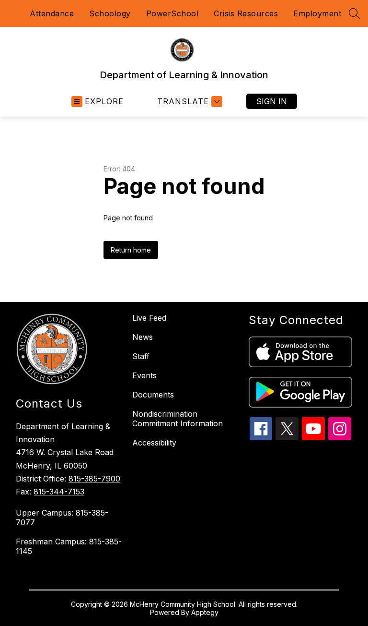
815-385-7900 (94, 478)
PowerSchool (172, 13)
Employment (317, 13)
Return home (131, 250)
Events (144, 375)
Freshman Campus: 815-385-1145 (69, 546)
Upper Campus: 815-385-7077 (62, 517)
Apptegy (204, 612)
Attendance (52, 13)
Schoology (110, 13)
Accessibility (154, 442)
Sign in (271, 101)
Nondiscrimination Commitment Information (177, 418)
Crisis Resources (246, 13)
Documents (153, 394)
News (142, 337)
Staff (141, 356)
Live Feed (149, 318)
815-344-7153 (59, 491)
